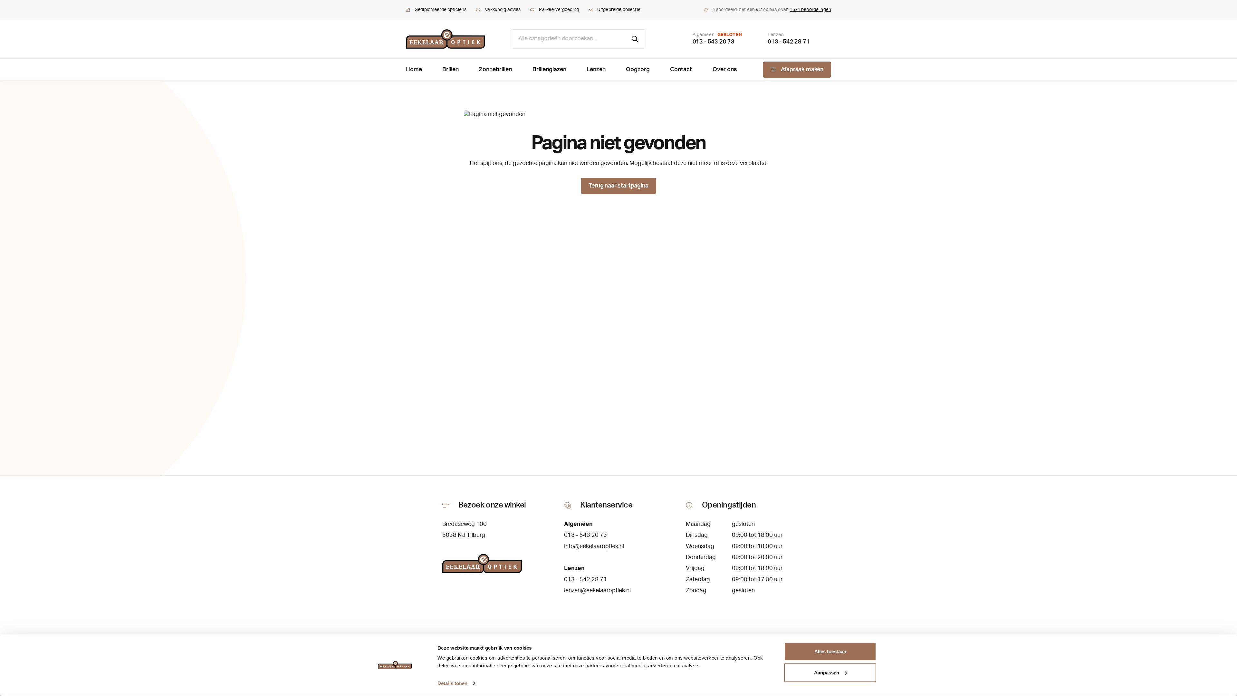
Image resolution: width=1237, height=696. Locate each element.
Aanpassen (826, 672)
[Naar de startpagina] (445, 39)
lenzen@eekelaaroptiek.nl (597, 591)
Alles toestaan (830, 651)
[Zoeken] (635, 39)
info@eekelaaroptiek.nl (594, 546)
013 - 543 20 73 (713, 42)
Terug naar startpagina (618, 186)
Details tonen (452, 683)
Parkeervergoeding (559, 9)
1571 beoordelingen (810, 9)
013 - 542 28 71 (789, 42)
